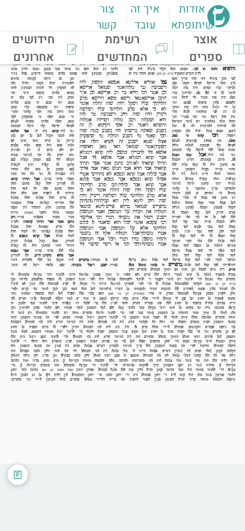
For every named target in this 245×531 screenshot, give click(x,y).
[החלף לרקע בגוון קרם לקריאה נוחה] (17, 474)
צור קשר (106, 17)
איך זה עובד (145, 17)
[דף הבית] (218, 24)
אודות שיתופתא (192, 17)
